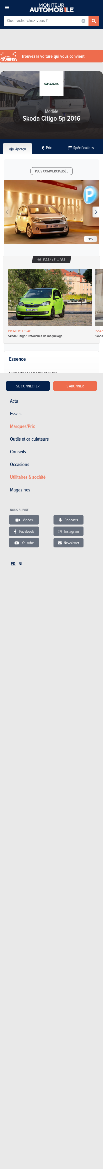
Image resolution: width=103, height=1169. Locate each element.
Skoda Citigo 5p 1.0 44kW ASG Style (33, 373)
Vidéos (27, 520)
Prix (48, 147)
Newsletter (71, 542)
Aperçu (20, 149)
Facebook (26, 531)
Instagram (71, 531)
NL (20, 563)
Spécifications (83, 147)
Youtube (27, 542)
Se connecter (28, 386)
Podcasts (71, 520)
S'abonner (75, 386)
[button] (95, 212)
